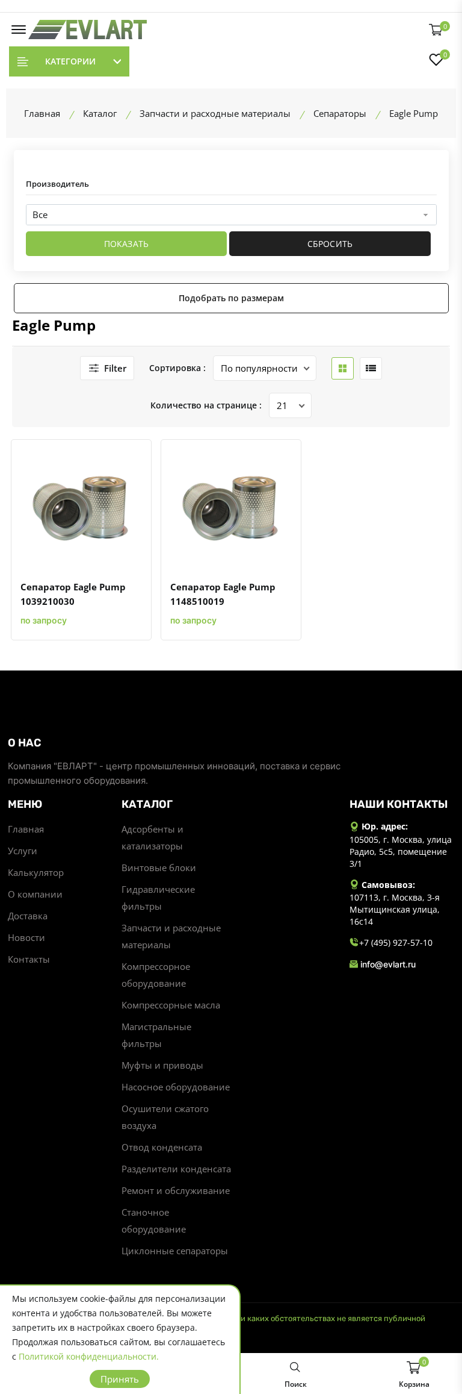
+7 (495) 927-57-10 (396, 942)
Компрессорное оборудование (156, 974)
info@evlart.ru (388, 964)
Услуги (22, 851)
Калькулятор (36, 872)
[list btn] (371, 368)
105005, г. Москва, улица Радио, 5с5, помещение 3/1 (401, 851)
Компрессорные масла (171, 1005)
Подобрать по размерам (231, 298)
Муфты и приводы (162, 1065)
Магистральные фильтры (156, 1034)
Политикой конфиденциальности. (89, 1356)
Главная (26, 829)
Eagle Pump (54, 325)
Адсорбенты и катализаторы (152, 837)
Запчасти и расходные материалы (171, 936)
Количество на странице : (206, 405)
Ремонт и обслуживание (176, 1190)
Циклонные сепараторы (175, 1251)
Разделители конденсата (176, 1169)
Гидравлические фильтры (158, 897)
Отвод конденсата (162, 1147)
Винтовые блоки (159, 867)
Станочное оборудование (154, 1220)
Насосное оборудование (176, 1087)
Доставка (28, 916)
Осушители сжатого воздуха (165, 1116)
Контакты (29, 959)
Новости (26, 937)
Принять (119, 1379)
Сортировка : (177, 368)
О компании (35, 894)
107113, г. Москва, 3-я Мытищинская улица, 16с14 (395, 909)
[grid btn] (342, 368)
